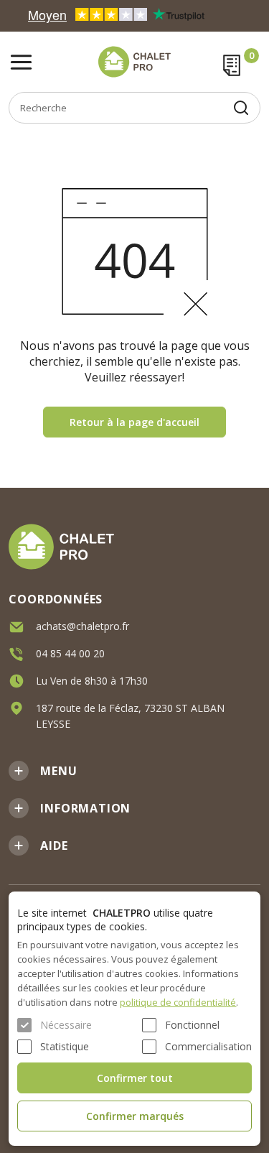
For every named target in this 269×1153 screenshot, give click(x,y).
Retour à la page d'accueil (134, 422)
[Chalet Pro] (134, 62)
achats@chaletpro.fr (82, 626)
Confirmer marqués (135, 1116)
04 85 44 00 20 (70, 653)
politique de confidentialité (178, 1002)
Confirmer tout (135, 1078)
